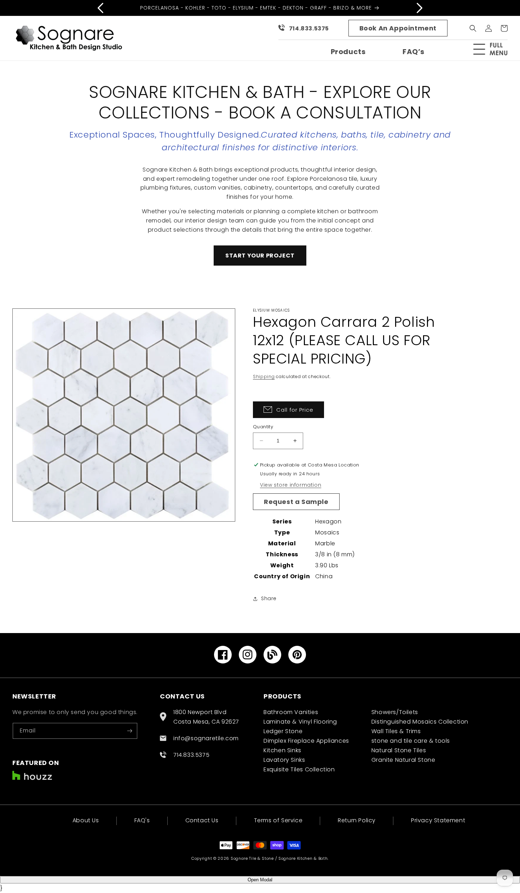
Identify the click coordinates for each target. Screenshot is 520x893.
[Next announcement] (419, 8)
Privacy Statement (438, 820)
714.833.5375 (309, 28)
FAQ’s (413, 52)
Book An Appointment (398, 28)
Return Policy (357, 820)
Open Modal (260, 879)
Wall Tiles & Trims (396, 731)
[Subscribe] (129, 731)
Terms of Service (278, 820)
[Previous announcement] (100, 8)
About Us (86, 821)
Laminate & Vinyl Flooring (300, 722)
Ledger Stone (283, 731)
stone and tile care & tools (410, 741)
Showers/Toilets (394, 712)
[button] (493, 49)
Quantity (263, 426)
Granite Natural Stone (403, 760)
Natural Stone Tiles (398, 750)
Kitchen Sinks (282, 750)
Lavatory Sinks (284, 760)
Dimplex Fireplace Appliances (306, 741)
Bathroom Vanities (291, 712)
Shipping (264, 376)
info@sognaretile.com (206, 738)
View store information (290, 484)
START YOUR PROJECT (260, 255)
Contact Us (202, 820)
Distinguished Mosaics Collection (419, 722)
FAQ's (142, 820)
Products (348, 52)
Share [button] (269, 598)
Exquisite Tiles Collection (299, 769)
